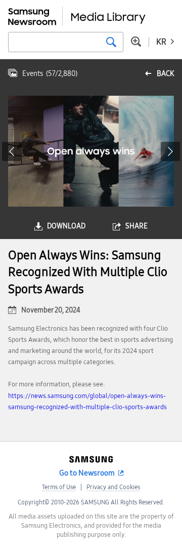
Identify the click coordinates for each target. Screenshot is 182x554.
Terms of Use (59, 487)
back (165, 73)
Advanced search (136, 41)
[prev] (11, 151)
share (136, 226)
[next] (170, 151)
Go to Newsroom (87, 473)
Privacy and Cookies (113, 487)
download (66, 226)
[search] (111, 42)
